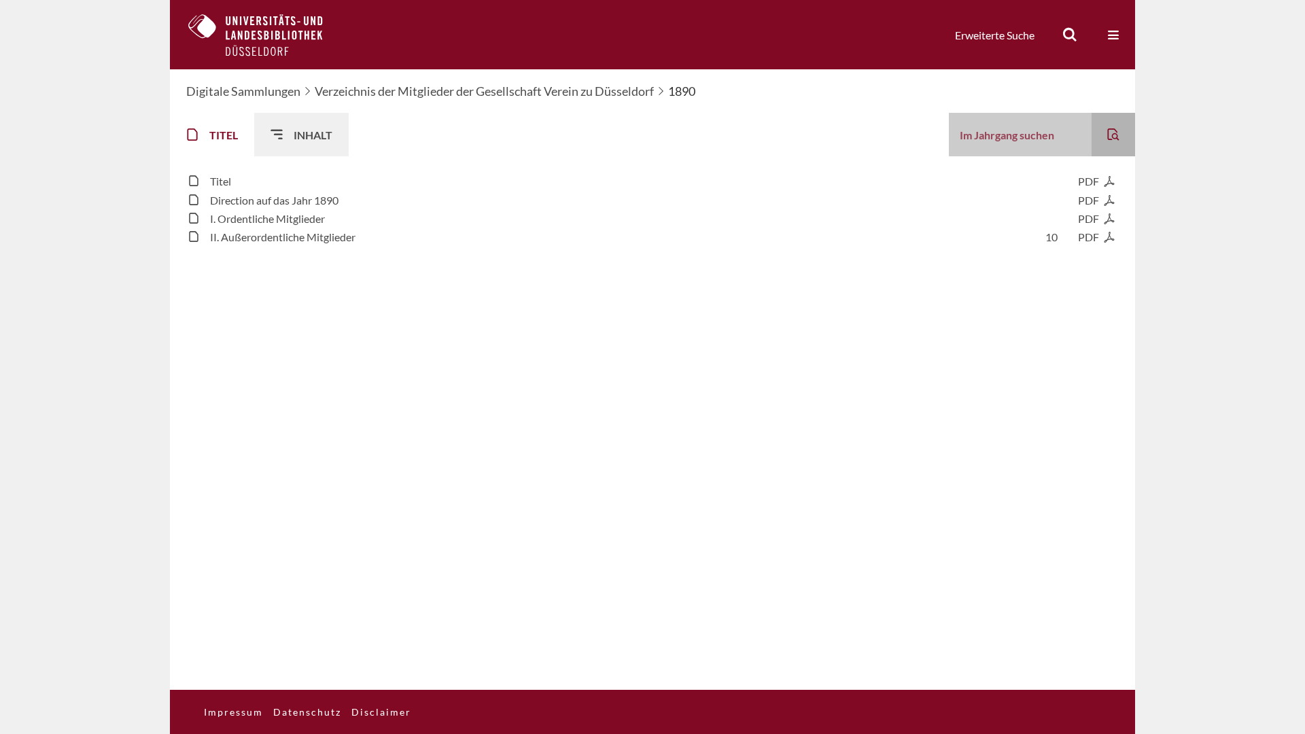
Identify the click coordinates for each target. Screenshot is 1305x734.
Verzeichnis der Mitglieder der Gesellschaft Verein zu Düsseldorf (484, 91)
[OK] (1070, 34)
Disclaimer (381, 712)
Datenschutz (307, 712)
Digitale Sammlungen (243, 91)
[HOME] (266, 34)
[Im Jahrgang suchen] (1113, 134)
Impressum (233, 712)
